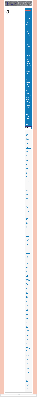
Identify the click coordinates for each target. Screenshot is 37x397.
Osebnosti (27, 206)
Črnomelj (27, 94)
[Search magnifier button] (30, 10)
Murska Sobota (27, 71)
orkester (27, 107)
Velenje (27, 89)
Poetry (27, 212)
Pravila (14, 6)
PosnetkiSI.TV (27, 215)
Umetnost (27, 109)
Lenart (27, 57)
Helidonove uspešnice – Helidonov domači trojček (8, 17)
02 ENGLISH (27, 16)
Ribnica (27, 81)
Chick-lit (27, 17)
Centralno (27, 37)
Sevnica (27, 83)
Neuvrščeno (27, 201)
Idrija (26, 42)
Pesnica (28, 60)
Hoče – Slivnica (27, 161)
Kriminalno (27, 97)
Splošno (26, 119)
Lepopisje (27, 318)
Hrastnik (27, 41)
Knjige (26, 172)
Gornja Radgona (27, 39)
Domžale (27, 38)
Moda (26, 110)
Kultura (26, 99)
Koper (26, 306)
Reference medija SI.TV (18, 6)
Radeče (27, 78)
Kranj (26, 177)
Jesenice (27, 44)
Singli (26, 235)
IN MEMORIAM (27, 32)
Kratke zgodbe (27, 178)
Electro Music (27, 18)
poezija (27, 344)
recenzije (27, 30)
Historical (27, 160)
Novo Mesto (27, 72)
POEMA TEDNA (27, 108)
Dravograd (27, 151)
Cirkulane (28, 54)
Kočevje (27, 176)
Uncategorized (27, 121)
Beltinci (27, 138)
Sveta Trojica (28, 67)
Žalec (26, 390)
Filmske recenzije (28, 101)
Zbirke (26, 252)
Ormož (27, 73)
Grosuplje (27, 40)
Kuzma (27, 56)
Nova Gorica (27, 202)
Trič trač (27, 244)
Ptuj (26, 77)
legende (27, 29)
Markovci (28, 58)
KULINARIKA (27, 181)
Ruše (27, 64)
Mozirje (28, 59)
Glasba (26, 27)
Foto (26, 26)
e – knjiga (27, 284)
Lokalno (27, 322)
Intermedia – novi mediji (28, 297)
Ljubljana (27, 50)
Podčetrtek (28, 61)
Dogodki (27, 100)
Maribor (27, 69)
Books (26, 271)
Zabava (26, 122)
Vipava (27, 249)
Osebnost (27, 111)
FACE (26, 154)
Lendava (27, 186)
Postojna (27, 216)
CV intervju (27, 146)
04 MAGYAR (27, 134)
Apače (27, 53)
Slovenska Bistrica (28, 238)
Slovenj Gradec (28, 65)
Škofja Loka (27, 93)
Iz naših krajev (27, 33)
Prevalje (27, 218)
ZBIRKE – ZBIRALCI (27, 123)
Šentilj (27, 68)
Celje (26, 142)
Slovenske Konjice (28, 86)
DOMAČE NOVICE (28, 55)
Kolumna (27, 173)
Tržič (26, 88)
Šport (26, 389)
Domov (6, 6)
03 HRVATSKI (27, 22)
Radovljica (27, 79)
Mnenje (27, 327)
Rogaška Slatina (27, 82)
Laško (27, 49)
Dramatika (27, 24)
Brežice (27, 272)
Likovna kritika (27, 105)
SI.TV (12, 6)
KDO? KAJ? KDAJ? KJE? (28, 95)
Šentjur (27, 92)
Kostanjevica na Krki (28, 46)
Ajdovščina (28, 52)
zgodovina (27, 124)
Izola (26, 43)
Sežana (27, 84)
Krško (27, 48)
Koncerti (27, 28)
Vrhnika (27, 90)
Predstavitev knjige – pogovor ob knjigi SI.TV (28, 118)
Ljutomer (27, 51)
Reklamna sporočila (27, 114)
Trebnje (27, 243)
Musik (27, 15)
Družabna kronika (27, 152)
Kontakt (10, 6)
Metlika (27, 194)
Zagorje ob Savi (27, 91)
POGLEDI (26, 112)
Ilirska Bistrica (27, 164)
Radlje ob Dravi (27, 222)
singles (27, 21)
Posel (26, 214)
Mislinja (27, 70)
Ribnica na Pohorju (29, 63)
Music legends (27, 20)
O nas (8, 6)
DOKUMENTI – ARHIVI (28, 148)
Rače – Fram (27, 356)
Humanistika (27, 102)
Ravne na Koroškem (28, 80)
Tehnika (26, 120)
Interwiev (27, 19)
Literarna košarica (28, 188)
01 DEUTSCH (27, 263)
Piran (26, 75)
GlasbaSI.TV (27, 116)
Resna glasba (27, 31)
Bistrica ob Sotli (27, 35)
